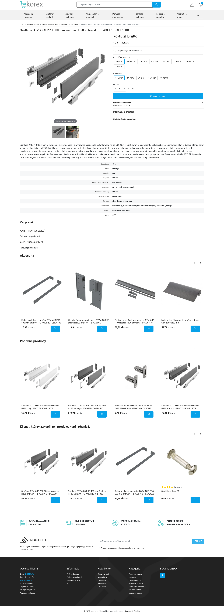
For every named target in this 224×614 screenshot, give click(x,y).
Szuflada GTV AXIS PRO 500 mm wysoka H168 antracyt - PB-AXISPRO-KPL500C (40, 492)
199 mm (164, 78)
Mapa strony (102, 577)
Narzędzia (132, 577)
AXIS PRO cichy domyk (69, 24)
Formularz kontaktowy (28, 593)
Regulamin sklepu (73, 580)
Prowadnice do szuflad (137, 587)
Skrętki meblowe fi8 (170, 491)
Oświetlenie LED (135, 580)
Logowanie (102, 580)
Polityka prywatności (74, 577)
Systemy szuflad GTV (50, 24)
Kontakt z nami (103, 574)
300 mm (190, 61)
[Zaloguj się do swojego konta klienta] (192, 4)
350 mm (178, 61)
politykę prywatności (135, 548)
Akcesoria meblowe (136, 574)
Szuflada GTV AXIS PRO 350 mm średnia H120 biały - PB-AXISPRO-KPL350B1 (40, 407)
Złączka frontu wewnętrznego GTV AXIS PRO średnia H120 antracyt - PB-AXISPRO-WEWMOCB (88, 323)
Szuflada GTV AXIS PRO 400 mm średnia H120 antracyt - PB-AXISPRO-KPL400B (180, 407)
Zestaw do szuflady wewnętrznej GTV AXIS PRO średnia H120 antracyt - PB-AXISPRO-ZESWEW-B (134, 323)
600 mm (131, 61)
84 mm (141, 78)
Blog (68, 583)
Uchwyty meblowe (135, 593)
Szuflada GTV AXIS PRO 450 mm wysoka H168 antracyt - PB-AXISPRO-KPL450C (87, 407)
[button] (201, 4)
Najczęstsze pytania (27, 590)
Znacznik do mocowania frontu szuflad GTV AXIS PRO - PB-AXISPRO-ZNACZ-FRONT (135, 407)
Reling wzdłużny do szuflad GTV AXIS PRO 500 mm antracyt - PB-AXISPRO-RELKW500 (41, 321)
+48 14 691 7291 (29, 577)
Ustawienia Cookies (132, 611)
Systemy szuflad (33, 24)
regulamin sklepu (116, 548)
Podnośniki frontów (136, 583)
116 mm (119, 78)
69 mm (130, 78)
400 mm (166, 61)
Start (22, 24)
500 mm (119, 61)
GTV (114, 215)
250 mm (119, 66)
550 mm (143, 61)
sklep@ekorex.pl (26, 580)
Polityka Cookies (73, 574)
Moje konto (102, 587)
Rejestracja (102, 583)
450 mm (154, 61)
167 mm (152, 78)
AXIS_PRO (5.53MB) (31, 242)
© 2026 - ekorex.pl (91, 611)
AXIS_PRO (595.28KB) (32, 230)
